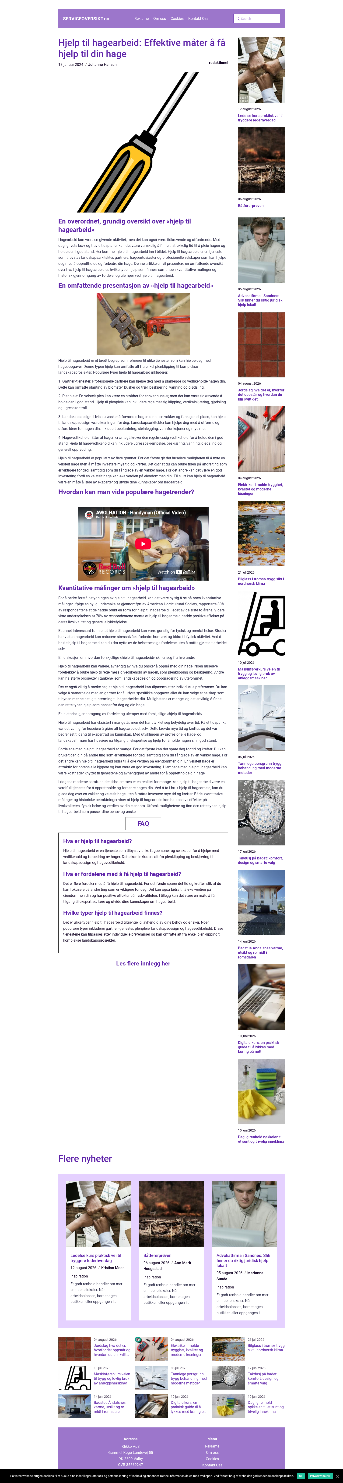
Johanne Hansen (102, 64)
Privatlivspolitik (320, 1476)
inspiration (79, 1276)
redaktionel (218, 62)
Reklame (141, 18)
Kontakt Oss (198, 18)
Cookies (177, 18)
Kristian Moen (113, 1268)
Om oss (159, 18)
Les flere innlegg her (143, 963)
